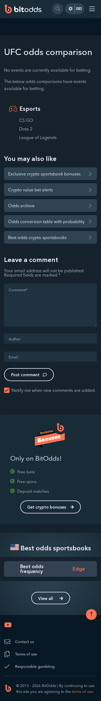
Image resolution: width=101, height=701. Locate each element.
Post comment (25, 374)
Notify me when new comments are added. (54, 390)
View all (45, 598)
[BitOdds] (23, 8)
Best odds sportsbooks (55, 548)
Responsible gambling (35, 666)
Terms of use (26, 654)
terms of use (82, 691)
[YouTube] (8, 624)
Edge (79, 569)
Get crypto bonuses (46, 507)
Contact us (24, 641)
